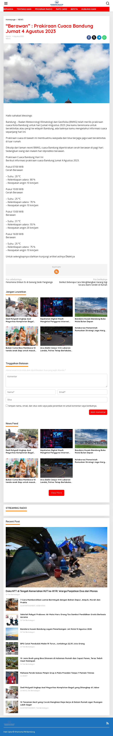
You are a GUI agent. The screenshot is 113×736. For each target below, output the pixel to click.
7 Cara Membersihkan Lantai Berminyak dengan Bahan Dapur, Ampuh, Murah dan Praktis (60, 601)
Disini (68, 256)
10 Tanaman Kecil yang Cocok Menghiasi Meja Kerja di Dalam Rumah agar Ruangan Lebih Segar (61, 703)
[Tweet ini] (94, 37)
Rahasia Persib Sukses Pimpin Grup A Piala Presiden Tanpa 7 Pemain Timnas (57, 673)
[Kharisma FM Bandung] (57, 3)
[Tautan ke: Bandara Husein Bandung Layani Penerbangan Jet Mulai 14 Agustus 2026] (12, 633)
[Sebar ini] (89, 37)
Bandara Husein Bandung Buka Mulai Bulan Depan (90, 320)
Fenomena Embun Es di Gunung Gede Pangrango (29, 280)
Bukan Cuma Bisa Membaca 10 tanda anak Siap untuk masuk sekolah (21, 349)
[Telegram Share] (99, 37)
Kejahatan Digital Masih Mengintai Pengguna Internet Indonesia (54, 320)
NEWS (8, 38)
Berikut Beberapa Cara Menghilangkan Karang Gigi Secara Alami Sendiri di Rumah (83, 282)
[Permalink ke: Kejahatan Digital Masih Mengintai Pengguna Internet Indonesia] (56, 306)
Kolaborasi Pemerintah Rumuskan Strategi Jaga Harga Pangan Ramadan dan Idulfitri (90, 329)
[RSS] (56, 271)
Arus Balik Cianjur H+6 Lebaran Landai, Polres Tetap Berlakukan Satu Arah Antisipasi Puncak (56, 349)
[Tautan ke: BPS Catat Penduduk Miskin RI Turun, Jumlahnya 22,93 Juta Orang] (12, 648)
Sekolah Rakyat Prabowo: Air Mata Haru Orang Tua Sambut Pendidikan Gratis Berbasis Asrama (63, 615)
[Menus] (6, 3)
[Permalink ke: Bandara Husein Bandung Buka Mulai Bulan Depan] (91, 306)
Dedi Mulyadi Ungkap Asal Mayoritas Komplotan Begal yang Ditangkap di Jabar (20, 320)
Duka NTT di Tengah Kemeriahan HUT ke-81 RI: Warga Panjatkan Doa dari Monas (52, 591)
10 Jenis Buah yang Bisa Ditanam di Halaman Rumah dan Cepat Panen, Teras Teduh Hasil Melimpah (61, 659)
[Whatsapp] (104, 37)
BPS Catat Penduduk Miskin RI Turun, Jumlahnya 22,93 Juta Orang (52, 643)
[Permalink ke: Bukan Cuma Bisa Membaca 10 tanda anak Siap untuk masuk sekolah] (22, 336)
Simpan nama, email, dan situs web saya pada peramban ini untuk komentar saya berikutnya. (52, 405)
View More (56, 492)
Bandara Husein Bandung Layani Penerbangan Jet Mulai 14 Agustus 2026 (56, 629)
